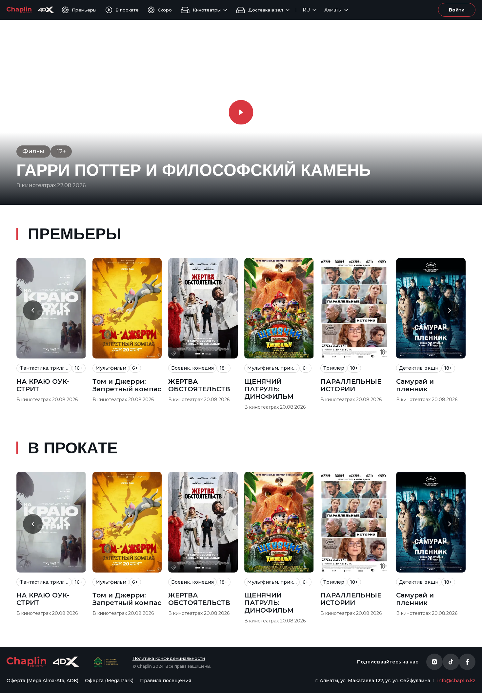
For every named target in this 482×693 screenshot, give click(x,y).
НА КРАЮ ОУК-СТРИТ (43, 385)
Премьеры (84, 9)
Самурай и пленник (415, 385)
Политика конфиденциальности (168, 658)
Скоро (165, 9)
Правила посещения (165, 680)
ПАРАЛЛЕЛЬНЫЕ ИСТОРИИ (350, 385)
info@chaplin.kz (456, 680)
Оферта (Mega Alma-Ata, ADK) (42, 680)
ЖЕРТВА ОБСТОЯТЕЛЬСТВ (199, 385)
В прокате (127, 9)
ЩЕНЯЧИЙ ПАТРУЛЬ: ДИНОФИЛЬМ (269, 389)
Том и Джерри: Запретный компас (126, 385)
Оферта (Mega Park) (109, 680)
